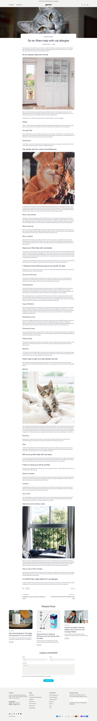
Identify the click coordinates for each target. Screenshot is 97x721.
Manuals (51, 703)
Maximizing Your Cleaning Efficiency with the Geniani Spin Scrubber (48, 636)
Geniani (13, 716)
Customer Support (53, 699)
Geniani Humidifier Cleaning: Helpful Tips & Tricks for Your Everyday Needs (74, 629)
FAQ (50, 707)
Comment (24, 663)
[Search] (82, 5)
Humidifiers (31, 695)
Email (50, 657)
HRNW (27, 588)
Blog (54, 44)
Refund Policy (32, 705)
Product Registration (53, 697)
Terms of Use (83, 702)
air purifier (61, 118)
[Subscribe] (87, 700)
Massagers (31, 699)
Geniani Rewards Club (53, 695)
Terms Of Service (32, 703)
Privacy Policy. (72, 703)
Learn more (11, 641)
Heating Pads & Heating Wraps (35, 697)
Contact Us (51, 701)
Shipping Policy (32, 707)
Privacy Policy (32, 701)
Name (23, 657)
